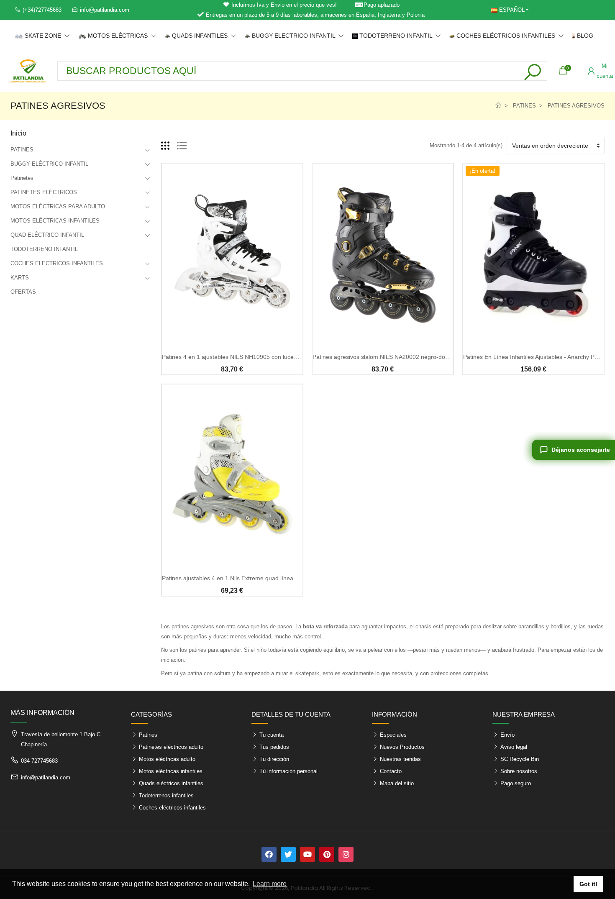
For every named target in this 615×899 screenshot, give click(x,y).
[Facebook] (269, 854)
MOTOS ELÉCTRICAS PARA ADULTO (57, 206)
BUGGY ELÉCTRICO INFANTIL (49, 164)
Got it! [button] (588, 884)
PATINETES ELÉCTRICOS (43, 192)
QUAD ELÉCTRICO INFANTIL (47, 235)
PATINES (21, 149)
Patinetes (21, 178)
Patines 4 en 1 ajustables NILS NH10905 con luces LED (236, 356)
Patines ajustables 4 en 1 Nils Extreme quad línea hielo (235, 578)
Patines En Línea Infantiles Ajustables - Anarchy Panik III (537, 356)
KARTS (19, 277)
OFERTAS (23, 292)
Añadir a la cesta (383, 341)
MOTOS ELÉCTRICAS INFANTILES (55, 221)
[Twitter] (288, 854)
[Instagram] (346, 854)
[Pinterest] (326, 854)
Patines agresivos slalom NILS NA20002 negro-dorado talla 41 (395, 356)
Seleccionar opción (232, 341)
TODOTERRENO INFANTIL (44, 249)
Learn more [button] (270, 883)
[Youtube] (307, 854)
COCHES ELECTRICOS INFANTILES (56, 263)
